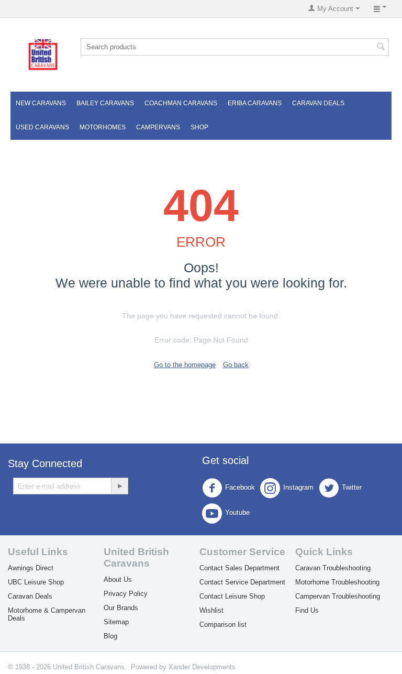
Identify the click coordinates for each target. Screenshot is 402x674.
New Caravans (41, 103)
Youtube (237, 513)
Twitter (352, 488)
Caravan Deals (318, 103)
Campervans (158, 127)
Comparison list (223, 624)
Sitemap (116, 622)
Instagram (298, 488)
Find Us (307, 610)
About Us (118, 579)
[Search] (381, 47)
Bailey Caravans (105, 103)
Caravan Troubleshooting (333, 568)
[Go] (119, 486)
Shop (199, 127)
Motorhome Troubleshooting (337, 582)
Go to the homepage (185, 365)
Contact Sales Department (239, 568)
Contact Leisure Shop (232, 596)
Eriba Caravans (255, 103)
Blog (110, 636)
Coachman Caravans (180, 103)
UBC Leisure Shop (36, 582)
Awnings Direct (30, 568)
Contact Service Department (242, 582)
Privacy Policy (126, 594)
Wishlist (211, 610)
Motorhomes (103, 127)
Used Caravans (42, 127)
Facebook (240, 488)
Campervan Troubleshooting (337, 596)
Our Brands (121, 608)
